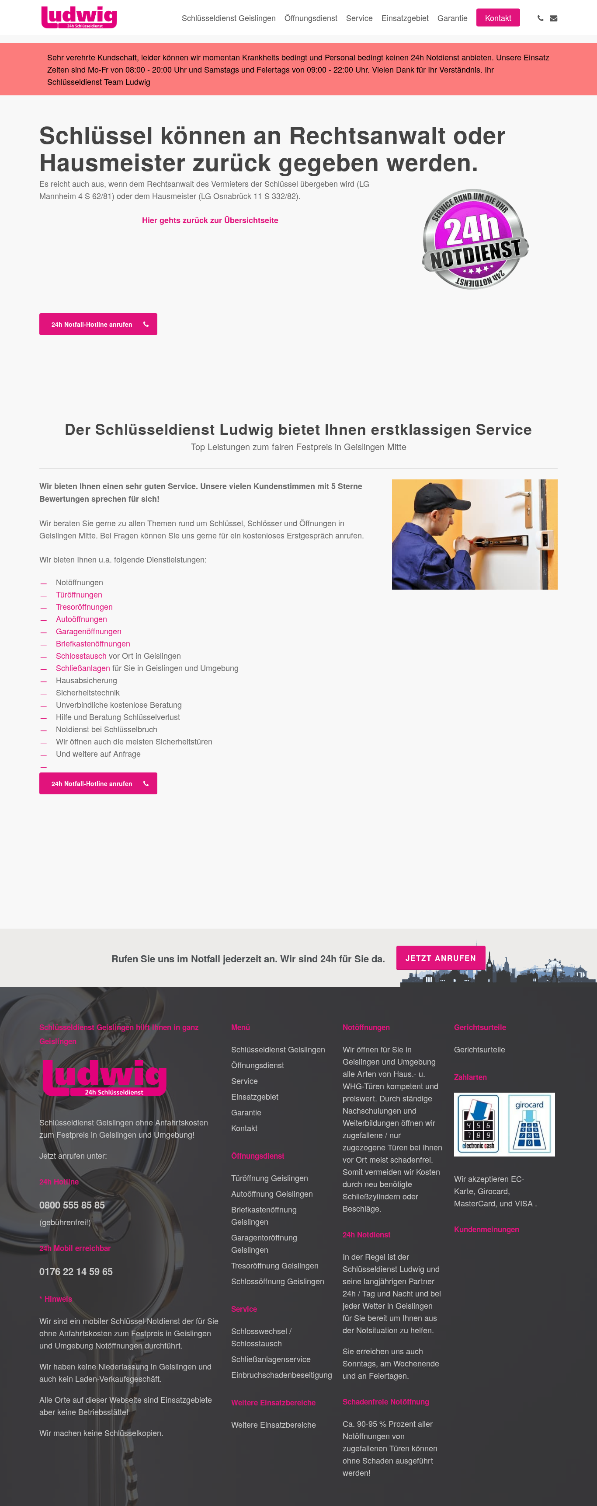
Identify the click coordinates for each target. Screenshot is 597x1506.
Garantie (246, 1112)
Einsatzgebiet (254, 1096)
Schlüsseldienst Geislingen (278, 1049)
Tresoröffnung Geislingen (275, 1265)
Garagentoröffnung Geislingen (264, 1243)
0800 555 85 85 (72, 1205)
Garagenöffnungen (88, 630)
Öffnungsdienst (257, 1064)
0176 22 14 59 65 (76, 1271)
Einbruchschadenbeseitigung (281, 1374)
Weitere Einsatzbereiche (273, 1424)
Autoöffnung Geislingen (272, 1193)
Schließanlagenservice (271, 1358)
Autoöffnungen (81, 618)
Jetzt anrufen (441, 958)
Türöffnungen (79, 594)
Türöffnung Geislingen (269, 1177)
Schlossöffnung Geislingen (277, 1280)
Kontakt (244, 1127)
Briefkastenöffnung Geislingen (264, 1215)
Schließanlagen (83, 667)
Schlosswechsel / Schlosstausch (261, 1337)
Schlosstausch (81, 655)
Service (244, 1080)
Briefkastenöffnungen (93, 643)
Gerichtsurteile (479, 1049)
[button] (98, 324)
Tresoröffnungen (84, 606)
